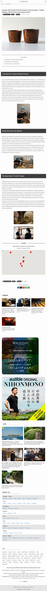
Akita (23, 498)
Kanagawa (34, 503)
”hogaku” (10, 562)
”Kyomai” (21, 562)
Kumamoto (20, 537)
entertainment (14, 554)
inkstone (30, 556)
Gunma (14, 503)
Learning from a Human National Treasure (14, 59)
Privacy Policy (25, 587)
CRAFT (13, 14)
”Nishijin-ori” (33, 562)
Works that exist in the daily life (11, 61)
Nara (22, 523)
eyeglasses (21, 554)
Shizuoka (8, 518)
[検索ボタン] (45, 1)
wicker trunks (4, 562)
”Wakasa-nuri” (4, 564)
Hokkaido (5, 498)
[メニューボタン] (1, 1)
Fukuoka (5, 537)
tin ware (26, 560)
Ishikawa (10, 513)
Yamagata (18, 14)
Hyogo (17, 523)
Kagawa (11, 532)
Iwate (15, 498)
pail (21, 558)
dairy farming (4, 554)
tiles (23, 560)
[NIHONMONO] (23, 1)
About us (19, 587)
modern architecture (11, 558)
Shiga (4, 523)
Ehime (16, 532)
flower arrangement (32, 554)
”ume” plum (39, 562)
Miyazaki (30, 537)
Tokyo (28, 503)
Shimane (9, 528)
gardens (42, 554)
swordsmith (8, 560)
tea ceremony (14, 560)
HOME (15, 587)
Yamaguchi (27, 528)
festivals (25, 554)
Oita (26, 537)
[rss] (26, 581)
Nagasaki (15, 537)
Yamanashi (10, 508)
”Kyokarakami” (15, 562)
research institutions (27, 558)
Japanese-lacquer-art (7, 14)
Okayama (15, 528)
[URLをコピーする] (29, 287)
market (41, 556)
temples (19, 560)
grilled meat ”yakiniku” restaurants (14, 556)
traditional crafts (32, 560)
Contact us (31, 587)
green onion (4, 556)
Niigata (4, 508)
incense (26, 556)
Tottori (4, 528)
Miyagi (19, 498)
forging (38, 554)
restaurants (34, 558)
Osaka (13, 523)
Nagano (16, 508)
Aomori (10, 498)
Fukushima (35, 498)
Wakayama (27, 523)
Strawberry (39, 558)
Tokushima (5, 532)
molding (18, 558)
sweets (3, 560)
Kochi (20, 532)
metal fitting (4, 558)
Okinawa (5, 539)
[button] (30, 252)
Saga (9, 537)
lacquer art (25, 281)
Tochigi (9, 503)
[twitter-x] (22, 581)
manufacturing (36, 556)
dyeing (9, 554)
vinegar (38, 560)
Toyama (4, 513)
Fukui (15, 513)
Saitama (19, 503)
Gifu (4, 518)
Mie (17, 518)
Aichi (13, 518)
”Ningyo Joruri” (26, 562)
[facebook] (20, 581)
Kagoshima (36, 537)
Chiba (24, 503)
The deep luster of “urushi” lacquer (12, 63)
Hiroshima (21, 528)
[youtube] (25, 581)
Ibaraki (4, 503)
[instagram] (23, 581)
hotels (22, 556)
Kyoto (8, 523)
